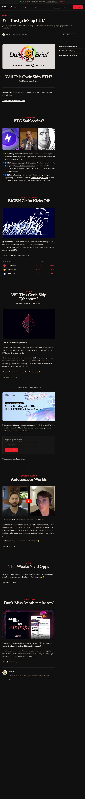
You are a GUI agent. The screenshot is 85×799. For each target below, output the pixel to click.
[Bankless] (7, 7)
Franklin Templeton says (39, 178)
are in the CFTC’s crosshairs (25, 166)
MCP (64, 7)
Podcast (16, 7)
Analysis (25, 7)
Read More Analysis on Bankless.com (15, 255)
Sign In (69, 7)
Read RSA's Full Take (9, 377)
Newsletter (34, 7)
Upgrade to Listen (8, 546)
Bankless (8, 34)
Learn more (62, 1)
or (19, 442)
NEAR (24, 1)
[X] (10, 679)
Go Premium (77, 7)
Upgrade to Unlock (9, 582)
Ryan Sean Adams (35, 303)
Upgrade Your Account (10, 662)
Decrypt (13, 159)
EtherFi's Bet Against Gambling (68, 46)
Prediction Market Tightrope (67, 51)
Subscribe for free (12, 449)
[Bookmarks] (63, 34)
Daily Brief (4, 15)
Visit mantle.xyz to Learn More (13, 101)
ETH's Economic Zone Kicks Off (68, 55)
